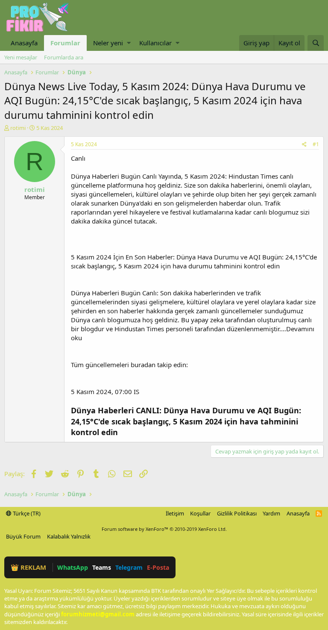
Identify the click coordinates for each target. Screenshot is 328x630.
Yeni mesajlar (20, 57)
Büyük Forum (23, 536)
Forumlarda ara (63, 57)
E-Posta (158, 567)
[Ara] (316, 43)
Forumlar (65, 42)
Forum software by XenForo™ (164, 529)
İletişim (175, 513)
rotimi (18, 128)
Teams (101, 567)
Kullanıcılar (155, 42)
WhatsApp (72, 567)
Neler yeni (108, 42)
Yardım (271, 513)
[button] (129, 43)
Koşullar (200, 513)
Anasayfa (24, 42)
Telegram (129, 567)
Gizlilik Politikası (237, 513)
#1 (316, 144)
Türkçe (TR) (26, 513)
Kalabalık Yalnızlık (69, 536)
